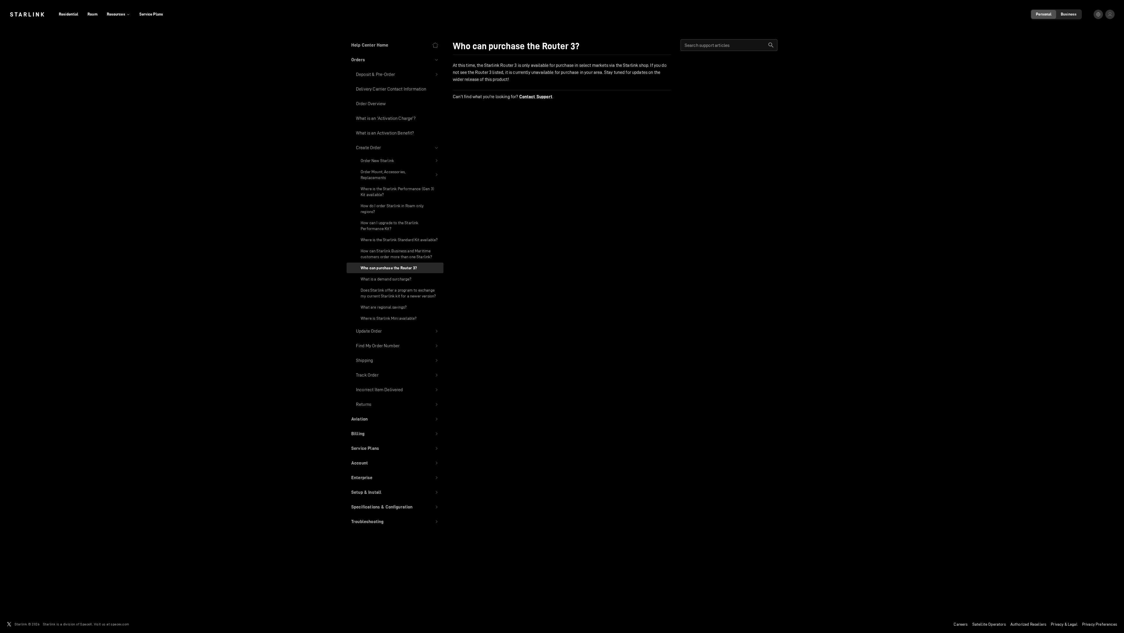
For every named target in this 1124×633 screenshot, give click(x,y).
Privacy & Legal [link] (1064, 624)
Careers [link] (960, 624)
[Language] (1098, 14)
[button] (395, 60)
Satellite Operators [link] (989, 624)
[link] (27, 14)
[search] (771, 45)
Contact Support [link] (535, 96)
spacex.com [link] (120, 624)
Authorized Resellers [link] (1028, 624)
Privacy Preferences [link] (1099, 624)
